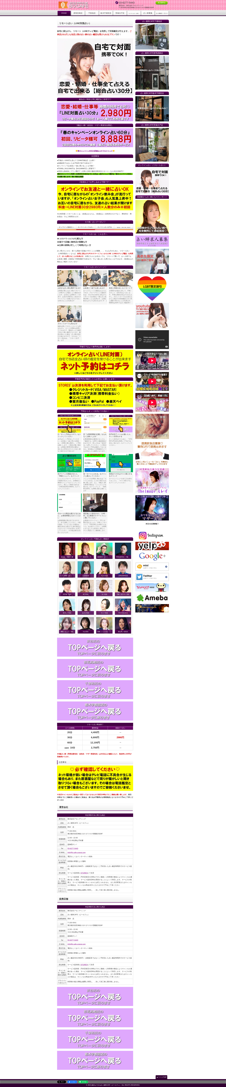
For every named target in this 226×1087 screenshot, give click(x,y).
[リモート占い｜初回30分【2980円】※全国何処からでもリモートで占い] (152, 180)
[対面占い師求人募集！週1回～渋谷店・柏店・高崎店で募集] (152, 241)
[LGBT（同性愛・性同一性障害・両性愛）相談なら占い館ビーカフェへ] (152, 288)
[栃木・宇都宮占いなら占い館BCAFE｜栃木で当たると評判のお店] (95, 711)
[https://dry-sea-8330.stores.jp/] (95, 394)
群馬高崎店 (78, 13)
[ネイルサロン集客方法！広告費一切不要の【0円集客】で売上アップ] (152, 426)
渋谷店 (64, 13)
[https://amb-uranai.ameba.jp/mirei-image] (152, 480)
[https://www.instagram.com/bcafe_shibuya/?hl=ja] (152, 535)
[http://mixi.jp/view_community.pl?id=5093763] (152, 567)
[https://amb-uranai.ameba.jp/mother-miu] (152, 507)
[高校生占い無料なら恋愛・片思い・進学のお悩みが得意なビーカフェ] (152, 261)
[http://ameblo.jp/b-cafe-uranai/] (152, 598)
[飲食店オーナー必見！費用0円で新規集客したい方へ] (152, 453)
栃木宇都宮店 (106, 13)
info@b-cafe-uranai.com (77, 852)
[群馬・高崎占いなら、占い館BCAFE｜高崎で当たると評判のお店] (95, 668)
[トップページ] (80, 5)
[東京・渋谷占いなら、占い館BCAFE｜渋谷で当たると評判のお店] (95, 647)
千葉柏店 (92, 13)
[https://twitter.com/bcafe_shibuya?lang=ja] (152, 577)
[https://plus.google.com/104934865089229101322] (152, 556)
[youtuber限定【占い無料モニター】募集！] (152, 315)
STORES (84, 873)
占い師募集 (147, 13)
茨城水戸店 (120, 13)
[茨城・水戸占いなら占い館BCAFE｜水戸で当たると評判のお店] (152, 145)
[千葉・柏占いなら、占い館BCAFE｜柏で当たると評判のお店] (95, 689)
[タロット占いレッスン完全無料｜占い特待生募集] (152, 217)
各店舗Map (161, 3)
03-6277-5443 (73, 848)
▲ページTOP (161, 1077)
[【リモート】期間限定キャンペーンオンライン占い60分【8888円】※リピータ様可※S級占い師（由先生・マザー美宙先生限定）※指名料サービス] (95, 137)
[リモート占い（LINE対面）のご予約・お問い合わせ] (95, 362)
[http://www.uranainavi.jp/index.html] (152, 608)
